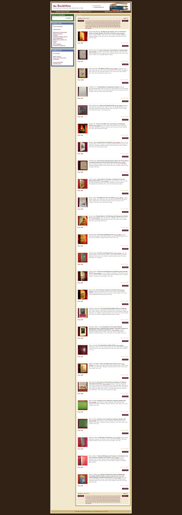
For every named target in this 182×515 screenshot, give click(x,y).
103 (104, 26)
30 (90, 22)
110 (119, 26)
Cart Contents (56, 53)
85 (108, 25)
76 (94, 25)
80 (100, 25)
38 (103, 22)
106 (111, 26)
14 (100, 20)
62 (107, 23)
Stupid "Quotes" (57, 56)
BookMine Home (57, 63)
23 (115, 20)
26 (119, 20)
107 (113, 26)
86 (109, 25)
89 (114, 25)
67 (115, 23)
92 (119, 25)
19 (108, 20)
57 (99, 23)
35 (98, 22)
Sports (54, 42)
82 (103, 25)
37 (101, 22)
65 (112, 23)
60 (104, 23)
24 (116, 20)
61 (105, 23)
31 (92, 22)
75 (92, 25)
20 (110, 20)
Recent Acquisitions (58, 26)
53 (93, 23)
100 (97, 26)
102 (102, 26)
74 (90, 25)
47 (117, 22)
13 (99, 20)
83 (105, 25)
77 (95, 25)
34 (97, 22)
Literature (55, 35)
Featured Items (56, 29)
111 (86, 28)
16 (104, 20)
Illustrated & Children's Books (60, 36)
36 (100, 22)
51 (89, 23)
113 (90, 28)
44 (113, 22)
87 (111, 25)
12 (97, 20)
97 (92, 26)
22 (113, 20)
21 (111, 20)
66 (113, 23)
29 (89, 22)
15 (102, 20)
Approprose (56, 59)
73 (89, 25)
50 (88, 23)
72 (87, 25)
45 (114, 22)
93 (86, 26)
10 (94, 20)
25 (118, 20)
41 (108, 22)
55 (96, 23)
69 (118, 23)
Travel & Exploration (58, 38)
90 (116, 25)
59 (102, 23)
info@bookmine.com (99, 7)
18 (107, 20)
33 (95, 22)
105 (108, 26)
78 (97, 25)
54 (94, 23)
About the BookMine (58, 62)
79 (98, 25)
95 (89, 26)
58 (101, 23)
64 (110, 23)
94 (87, 26)
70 (119, 23)
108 (115, 26)
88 (113, 25)
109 (117, 26)
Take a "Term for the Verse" (59, 57)
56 (97, 23)
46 (116, 22)
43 (111, 22)
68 (116, 23)
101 (100, 26)
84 (106, 25)
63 (108, 23)
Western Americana (58, 33)
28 (87, 22)
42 (109, 22)
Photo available (120, 33)
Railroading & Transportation (60, 32)
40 (106, 22)
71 (86, 25)
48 (119, 22)
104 (106, 26)
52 (91, 23)
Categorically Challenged (59, 45)
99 (95, 26)
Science (55, 41)
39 (105, 22)
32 (94, 22)
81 (101, 25)
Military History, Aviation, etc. (60, 39)
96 (90, 26)
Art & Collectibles (57, 44)
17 (105, 20)
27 (86, 22)
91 (117, 25)
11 (96, 20)
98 (94, 26)
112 (88, 28)
